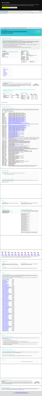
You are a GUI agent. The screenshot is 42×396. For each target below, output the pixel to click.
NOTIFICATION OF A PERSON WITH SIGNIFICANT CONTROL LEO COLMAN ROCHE (18, 123)
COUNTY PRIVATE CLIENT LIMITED (6, 285)
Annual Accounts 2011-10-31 (9, 255)
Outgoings (4, 75)
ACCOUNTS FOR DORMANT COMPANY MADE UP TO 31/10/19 (16, 120)
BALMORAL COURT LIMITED (5, 297)
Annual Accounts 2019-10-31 (32, 255)
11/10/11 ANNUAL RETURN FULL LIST (13, 136)
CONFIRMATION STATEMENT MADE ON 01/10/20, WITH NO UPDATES (17, 119)
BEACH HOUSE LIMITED (4, 282)
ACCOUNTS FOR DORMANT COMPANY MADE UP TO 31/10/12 (16, 134)
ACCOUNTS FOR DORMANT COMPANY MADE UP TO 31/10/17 (16, 128)
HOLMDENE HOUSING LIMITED (5, 298)
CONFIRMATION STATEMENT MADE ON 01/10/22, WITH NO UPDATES (17, 117)
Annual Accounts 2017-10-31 (25, 255)
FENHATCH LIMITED (4, 280)
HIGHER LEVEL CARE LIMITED (5, 281)
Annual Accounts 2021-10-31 (38, 255)
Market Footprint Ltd (20, 392)
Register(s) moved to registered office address (13, 135)
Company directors (5, 69)
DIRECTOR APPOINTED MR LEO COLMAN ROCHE (14, 122)
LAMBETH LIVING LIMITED (5, 292)
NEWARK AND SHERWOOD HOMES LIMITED (7, 294)
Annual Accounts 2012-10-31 (6, 255)
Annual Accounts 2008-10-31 (19, 255)
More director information (4, 102)
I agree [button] (4, 7)
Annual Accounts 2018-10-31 (28, 255)
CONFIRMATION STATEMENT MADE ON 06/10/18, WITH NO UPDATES (17, 127)
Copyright (16, 392)
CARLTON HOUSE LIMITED (5, 284)
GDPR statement (25, 392)
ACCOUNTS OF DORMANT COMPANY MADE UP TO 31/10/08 (16, 149)
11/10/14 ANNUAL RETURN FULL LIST (13, 132)
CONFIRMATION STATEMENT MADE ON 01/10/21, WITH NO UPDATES (17, 118)
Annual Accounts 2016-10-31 (22, 255)
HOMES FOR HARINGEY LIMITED (5, 286)
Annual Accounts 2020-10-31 (35, 255)
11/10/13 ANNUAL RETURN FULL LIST (13, 133)
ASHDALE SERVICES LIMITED (5, 288)
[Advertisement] (21, 20)
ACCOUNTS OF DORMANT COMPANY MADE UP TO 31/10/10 (16, 140)
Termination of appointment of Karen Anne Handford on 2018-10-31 (16, 126)
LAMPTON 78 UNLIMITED (5, 290)
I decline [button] (7, 7)
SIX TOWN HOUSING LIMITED (5, 296)
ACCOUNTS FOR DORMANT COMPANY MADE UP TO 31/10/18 (16, 121)
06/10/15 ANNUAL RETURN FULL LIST (13, 131)
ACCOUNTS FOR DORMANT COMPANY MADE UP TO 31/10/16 (16, 129)
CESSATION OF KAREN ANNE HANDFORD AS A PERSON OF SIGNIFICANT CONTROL (19, 125)
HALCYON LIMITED (4, 283)
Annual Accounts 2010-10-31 (12, 255)
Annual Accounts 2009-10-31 (15, 255)
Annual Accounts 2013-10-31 (2, 255)
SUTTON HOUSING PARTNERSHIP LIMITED (6, 300)
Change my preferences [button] (13, 7)
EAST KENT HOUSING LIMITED (5, 279)
